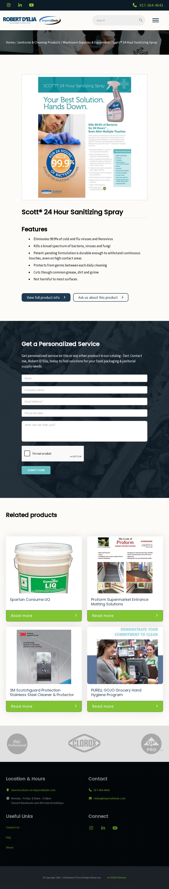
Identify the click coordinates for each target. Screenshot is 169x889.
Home (10, 42)
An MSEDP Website (116, 877)
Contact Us (13, 827)
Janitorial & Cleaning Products (38, 42)
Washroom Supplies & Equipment (86, 42)
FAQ (8, 837)
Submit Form (36, 470)
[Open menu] (155, 20)
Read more (22, 615)
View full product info (43, 297)
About (9, 847)
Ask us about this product (98, 297)
